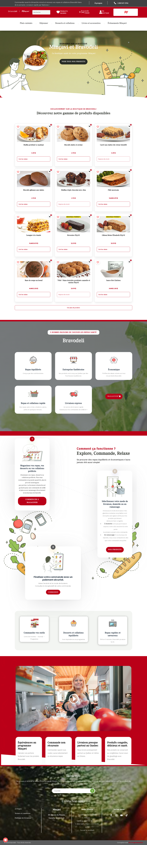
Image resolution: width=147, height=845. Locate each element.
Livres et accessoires (91, 23)
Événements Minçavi (117, 23)
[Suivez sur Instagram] (116, 815)
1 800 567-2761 (123, 3)
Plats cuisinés (26, 23)
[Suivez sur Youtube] (121, 815)
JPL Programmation (135, 842)
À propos (98, 3)
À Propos (18, 809)
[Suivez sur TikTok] (127, 815)
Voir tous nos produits (73, 61)
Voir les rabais (23, 159)
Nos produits (115, 549)
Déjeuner (43, 23)
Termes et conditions (22, 813)
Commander (53, 592)
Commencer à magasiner (32, 501)
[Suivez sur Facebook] (111, 815)
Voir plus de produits (73, 307)
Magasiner (112, 396)
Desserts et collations (64, 23)
